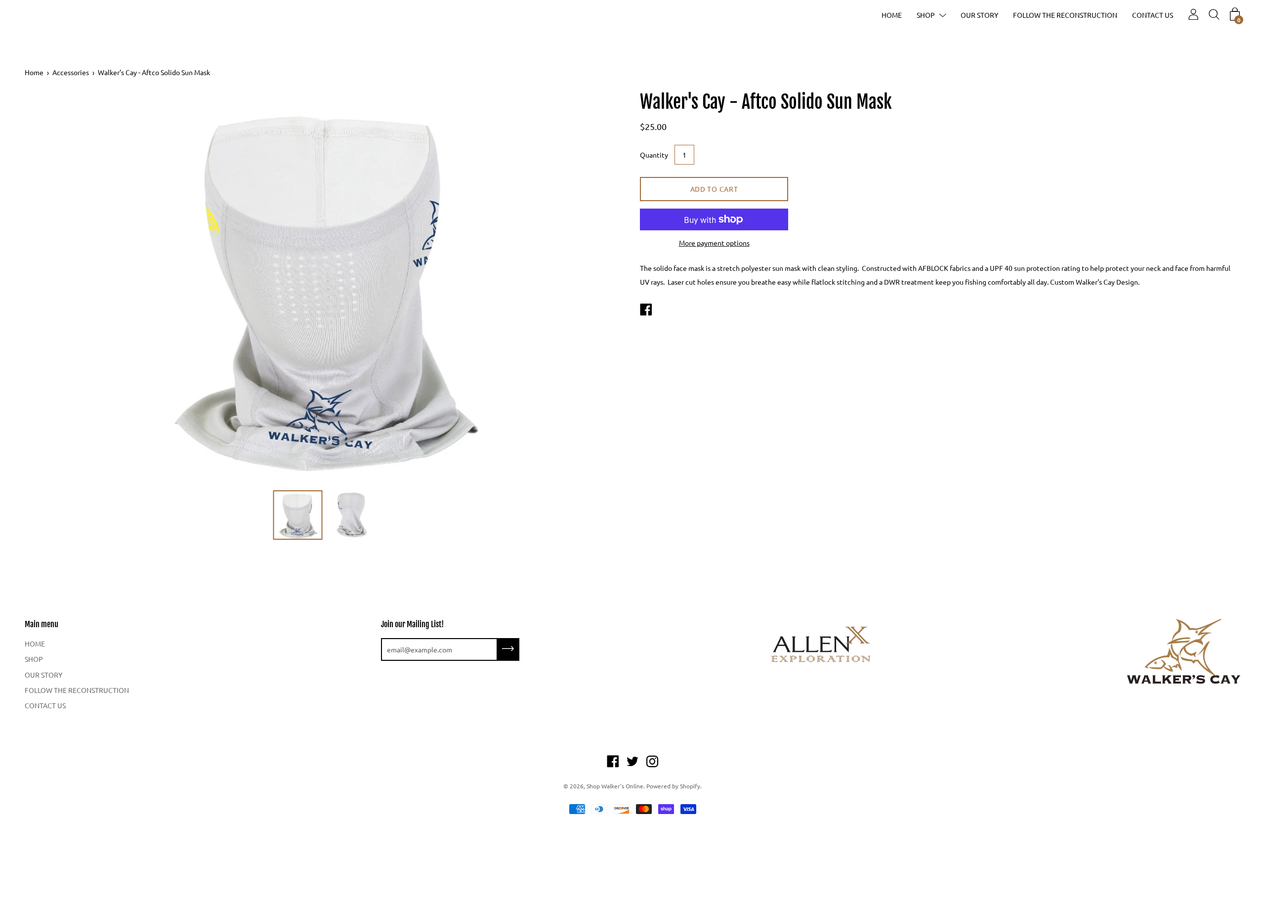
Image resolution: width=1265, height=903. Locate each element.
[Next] (600, 288)
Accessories (70, 72)
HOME (892, 14)
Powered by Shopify (673, 786)
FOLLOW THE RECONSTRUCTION (1065, 14)
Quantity (654, 154)
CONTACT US (1152, 14)
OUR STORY (979, 14)
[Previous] (49, 288)
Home (34, 72)
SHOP (926, 14)
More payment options (714, 242)
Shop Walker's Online (615, 786)
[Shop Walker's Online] (646, 310)
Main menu (41, 624)
